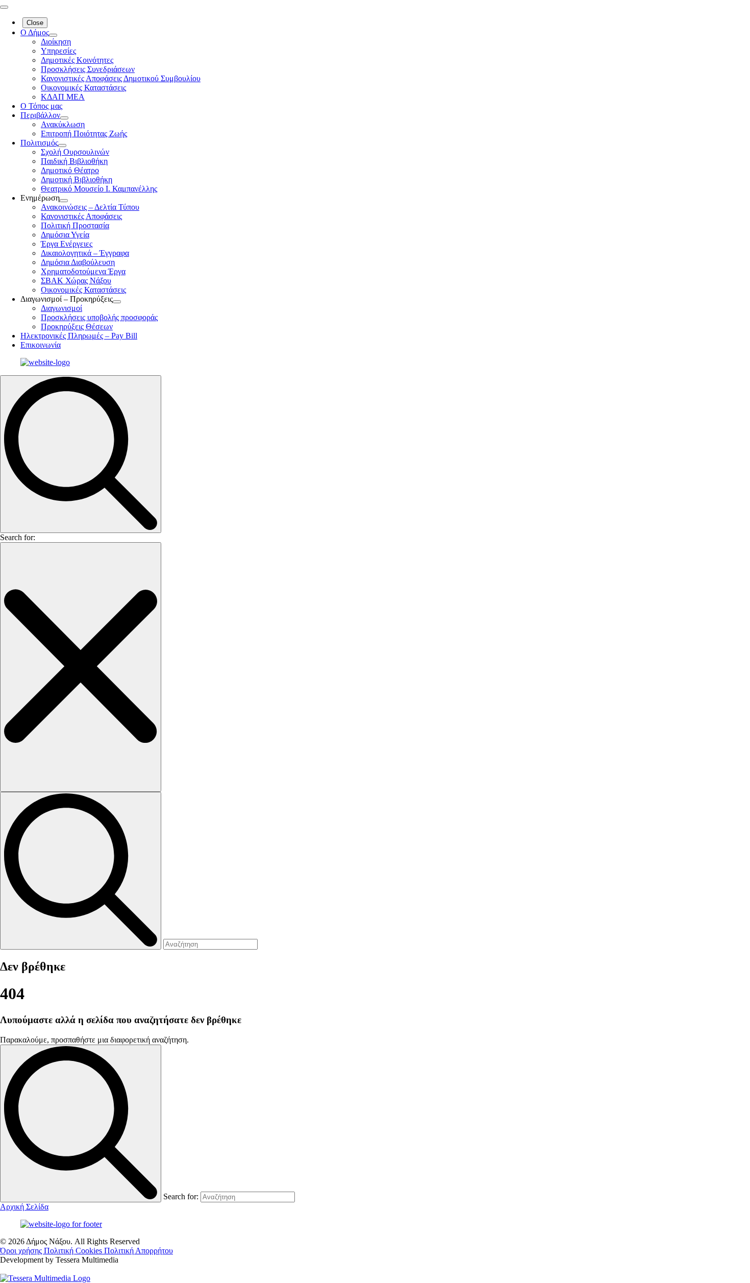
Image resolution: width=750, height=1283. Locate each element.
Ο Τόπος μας (41, 106)
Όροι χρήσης (22, 1250)
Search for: (17, 537)
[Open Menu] (4, 7)
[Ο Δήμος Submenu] (53, 35)
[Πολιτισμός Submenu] (62, 145)
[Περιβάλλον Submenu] (64, 117)
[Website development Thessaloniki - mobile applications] (45, 1278)
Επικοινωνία (40, 345)
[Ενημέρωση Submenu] (64, 200)
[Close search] (80, 667)
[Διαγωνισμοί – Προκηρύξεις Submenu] (117, 301)
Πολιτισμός (39, 142)
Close (35, 23)
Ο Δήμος (34, 32)
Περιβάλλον (40, 115)
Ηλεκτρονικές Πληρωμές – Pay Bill (78, 335)
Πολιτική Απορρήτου (138, 1250)
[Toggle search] (80, 454)
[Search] (80, 1123)
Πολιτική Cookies (74, 1250)
